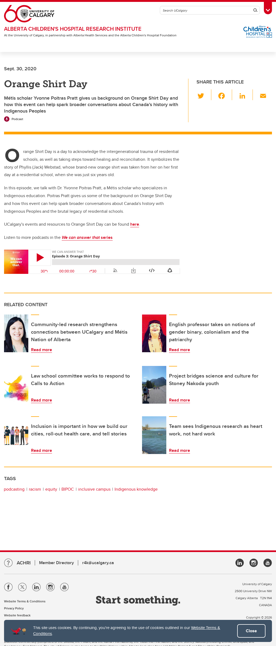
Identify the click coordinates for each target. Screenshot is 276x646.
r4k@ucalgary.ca (98, 563)
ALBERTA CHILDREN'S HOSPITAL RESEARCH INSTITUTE (73, 29)
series (87, 237)
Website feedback (17, 615)
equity (51, 489)
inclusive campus (94, 489)
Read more (41, 350)
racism (35, 489)
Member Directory (56, 563)
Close (251, 631)
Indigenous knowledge (136, 489)
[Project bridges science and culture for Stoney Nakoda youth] (154, 385)
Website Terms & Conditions (25, 601)
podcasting (14, 489)
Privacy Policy (14, 608)
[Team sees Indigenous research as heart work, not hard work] (154, 435)
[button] (203, 94)
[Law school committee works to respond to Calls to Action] (16, 385)
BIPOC (67, 489)
